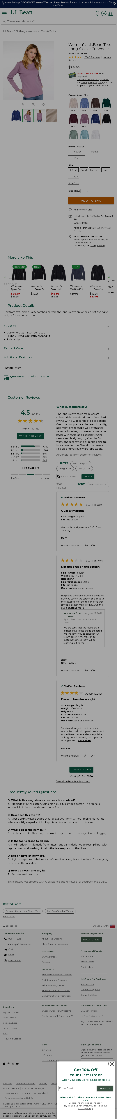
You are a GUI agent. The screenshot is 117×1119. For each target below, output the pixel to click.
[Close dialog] (111, 1064)
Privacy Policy (85, 1108)
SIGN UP (105, 1088)
